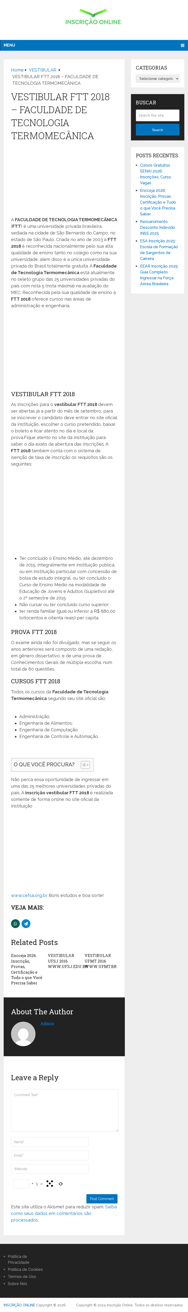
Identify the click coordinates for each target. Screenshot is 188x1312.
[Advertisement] (64, 179)
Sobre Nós (17, 1283)
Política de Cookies (25, 1269)
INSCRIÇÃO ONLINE (19, 1305)
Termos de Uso (22, 1276)
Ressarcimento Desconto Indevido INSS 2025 (157, 227)
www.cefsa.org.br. (29, 895)
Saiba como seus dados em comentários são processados (64, 1213)
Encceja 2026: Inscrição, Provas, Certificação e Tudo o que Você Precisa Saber (26, 969)
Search (157, 130)
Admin (47, 1023)
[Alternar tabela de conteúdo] (83, 765)
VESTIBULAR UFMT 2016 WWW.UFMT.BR (100, 961)
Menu (9, 45)
